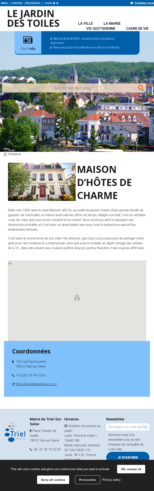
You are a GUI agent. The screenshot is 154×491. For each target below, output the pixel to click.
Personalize (87, 479)
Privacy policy (111, 479)
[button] (85, 23)
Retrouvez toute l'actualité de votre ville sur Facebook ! (86, 47)
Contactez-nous (144, 3)
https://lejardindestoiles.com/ (36, 384)
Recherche (33, 3)
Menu (4, 3)
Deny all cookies (53, 479)
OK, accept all (131, 469)
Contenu (16, 3)
